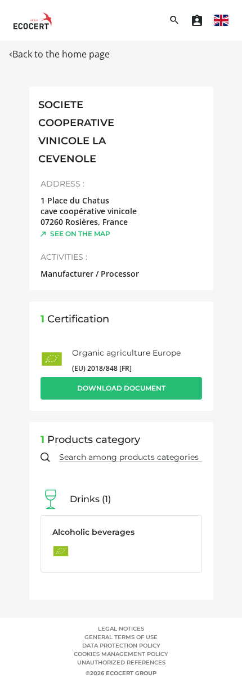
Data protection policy (121, 645)
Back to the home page (61, 54)
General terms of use (121, 637)
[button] (221, 20)
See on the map (80, 233)
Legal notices (121, 628)
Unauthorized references (121, 662)
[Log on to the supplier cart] (197, 20)
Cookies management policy (121, 654)
